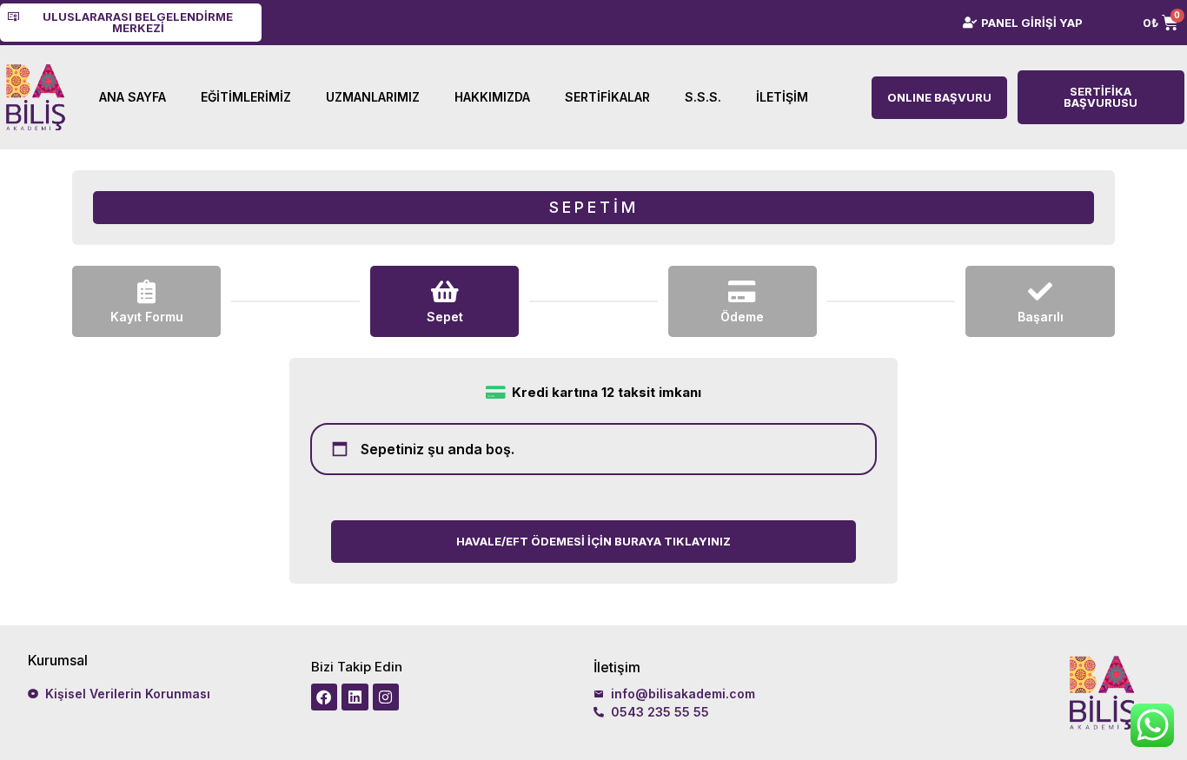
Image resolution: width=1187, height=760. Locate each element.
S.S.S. (703, 96)
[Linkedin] (355, 697)
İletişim (782, 96)
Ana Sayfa (132, 96)
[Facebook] (324, 697)
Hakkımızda (492, 96)
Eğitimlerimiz (246, 96)
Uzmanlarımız (373, 96)
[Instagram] (386, 697)
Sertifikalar (607, 96)
